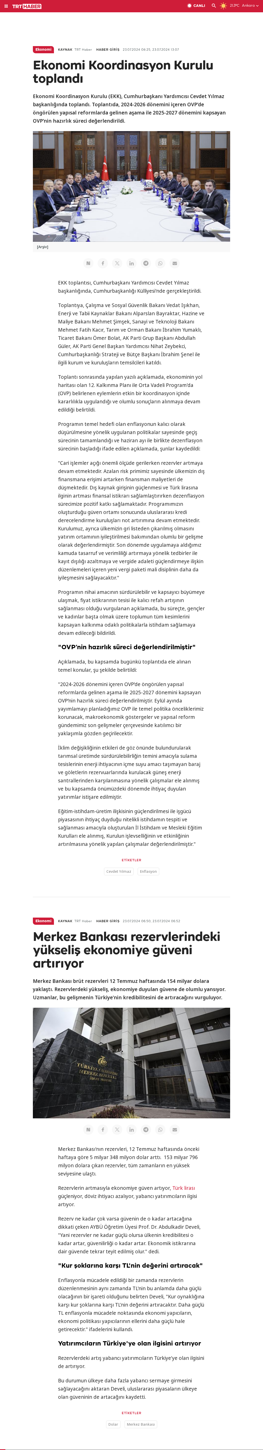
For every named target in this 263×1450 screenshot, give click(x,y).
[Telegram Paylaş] (146, 263)
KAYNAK (65, 49)
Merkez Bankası (141, 1424)
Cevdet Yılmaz (118, 871)
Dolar (113, 1424)
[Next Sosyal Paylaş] (88, 263)
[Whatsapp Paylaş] (160, 263)
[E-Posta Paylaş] (175, 263)
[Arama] (214, 6)
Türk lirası (183, 1188)
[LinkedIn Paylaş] (131, 263)
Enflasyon (148, 871)
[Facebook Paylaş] (103, 263)
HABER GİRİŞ (108, 49)
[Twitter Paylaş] (117, 263)
